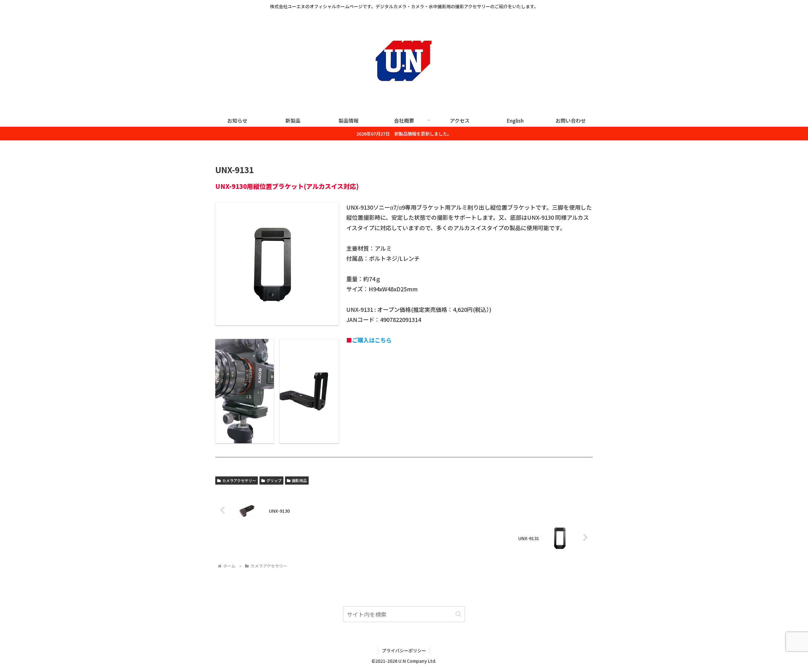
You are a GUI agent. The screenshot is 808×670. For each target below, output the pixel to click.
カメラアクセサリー (239, 480)
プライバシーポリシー (404, 650)
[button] (458, 614)
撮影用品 (299, 480)
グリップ (274, 480)
